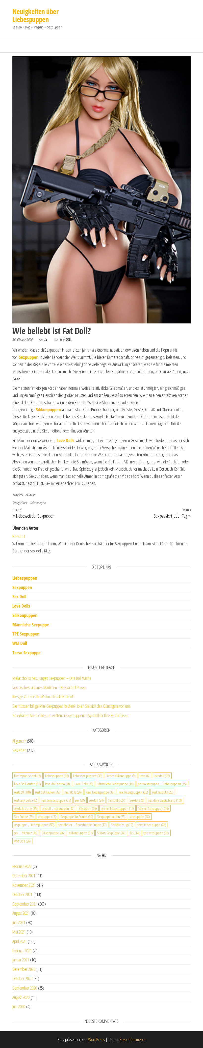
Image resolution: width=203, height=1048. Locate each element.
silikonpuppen (37, 502)
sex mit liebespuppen (117, 808)
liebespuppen (57, 775)
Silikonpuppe (53, 832)
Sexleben (30, 494)
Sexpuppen (22, 587)
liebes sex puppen (87, 775)
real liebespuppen (133, 792)
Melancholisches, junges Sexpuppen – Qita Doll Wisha (51, 678)
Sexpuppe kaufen (111, 816)
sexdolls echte (26, 808)
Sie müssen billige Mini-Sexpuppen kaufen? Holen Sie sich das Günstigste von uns (71, 706)
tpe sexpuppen (156, 832)
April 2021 (19, 941)
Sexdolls (136, 800)
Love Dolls (21, 606)
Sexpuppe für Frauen (76, 816)
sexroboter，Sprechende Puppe (82, 824)
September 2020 (24, 988)
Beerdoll (65, 339)
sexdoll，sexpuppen (58, 808)
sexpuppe (47, 816)
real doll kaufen (47, 792)
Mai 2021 (18, 932)
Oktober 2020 (22, 978)
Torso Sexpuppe (26, 653)
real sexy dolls (25, 800)
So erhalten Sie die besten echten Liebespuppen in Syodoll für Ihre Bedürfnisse (70, 715)
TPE (135, 832)
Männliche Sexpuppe (30, 625)
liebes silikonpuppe (121, 775)
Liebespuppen (24, 578)
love (145, 775)
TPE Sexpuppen (25, 634)
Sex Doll (19, 596)
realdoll (22, 792)
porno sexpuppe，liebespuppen (162, 783)
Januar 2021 (20, 960)
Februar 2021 (21, 951)
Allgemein (19, 741)
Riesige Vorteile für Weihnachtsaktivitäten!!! (43, 697)
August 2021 (20, 913)
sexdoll (96, 800)
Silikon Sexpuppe (111, 832)
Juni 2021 (18, 922)
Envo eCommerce (133, 1039)
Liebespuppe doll (27, 775)
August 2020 (20, 997)
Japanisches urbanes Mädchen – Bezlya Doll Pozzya (49, 687)
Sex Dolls (116, 800)
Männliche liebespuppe (116, 783)
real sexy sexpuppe (56, 800)
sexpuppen (140, 816)
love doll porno (58, 783)
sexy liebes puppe (151, 824)
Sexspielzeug (122, 824)
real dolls (73, 792)
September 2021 (24, 904)
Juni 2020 (18, 1006)
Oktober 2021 (22, 894)
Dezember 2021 (23, 876)
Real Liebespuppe (100, 792)
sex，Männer (25, 832)
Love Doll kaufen (27, 783)
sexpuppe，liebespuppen (34, 824)
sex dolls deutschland (165, 800)
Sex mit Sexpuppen (153, 808)
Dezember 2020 (23, 969)
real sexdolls (162, 792)
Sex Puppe (24, 816)
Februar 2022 (21, 866)
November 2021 (24, 885)
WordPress (96, 1039)
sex (80, 800)
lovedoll (162, 775)
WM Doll (22, 841)
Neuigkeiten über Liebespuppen (35, 15)
